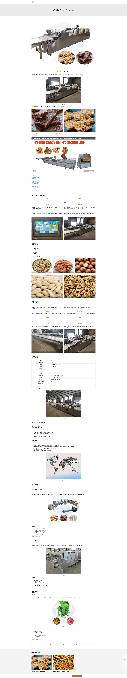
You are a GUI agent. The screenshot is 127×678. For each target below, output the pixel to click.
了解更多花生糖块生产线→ (36, 536)
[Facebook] (38, 645)
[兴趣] (63, 645)
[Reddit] (89, 645)
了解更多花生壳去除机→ (36, 639)
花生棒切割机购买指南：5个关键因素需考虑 (61, 671)
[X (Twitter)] (50, 645)
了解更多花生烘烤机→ (35, 587)
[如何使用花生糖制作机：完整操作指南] (42, 662)
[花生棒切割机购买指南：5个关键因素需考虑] (63, 662)
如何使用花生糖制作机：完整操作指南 (38, 671)
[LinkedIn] (76, 645)
